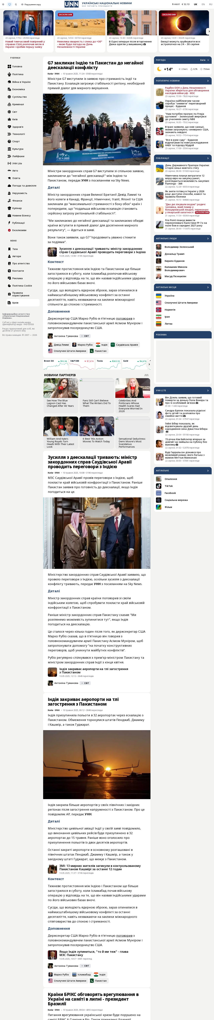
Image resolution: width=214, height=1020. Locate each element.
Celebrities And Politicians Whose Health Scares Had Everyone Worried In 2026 (130, 406)
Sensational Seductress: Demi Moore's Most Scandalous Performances (132, 442)
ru (210, 4)
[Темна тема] (16, 4)
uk (195, 4)
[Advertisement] (183, 361)
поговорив (124, 318)
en (203, 4)
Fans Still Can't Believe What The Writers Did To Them (97, 403)
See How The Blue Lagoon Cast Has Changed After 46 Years (60, 403)
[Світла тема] (3, 4)
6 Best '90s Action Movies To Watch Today (96, 440)
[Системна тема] (9, 4)
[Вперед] (209, 31)
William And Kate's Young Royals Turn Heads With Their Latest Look (60, 442)
